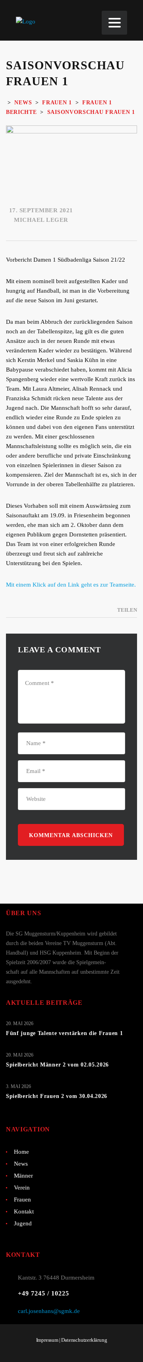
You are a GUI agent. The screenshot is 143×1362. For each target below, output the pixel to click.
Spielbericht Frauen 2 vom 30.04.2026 (56, 1096)
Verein (22, 1187)
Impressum (47, 1340)
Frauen (22, 1199)
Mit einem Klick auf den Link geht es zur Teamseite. (71, 584)
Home (21, 1152)
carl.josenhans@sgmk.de (49, 1311)
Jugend (23, 1223)
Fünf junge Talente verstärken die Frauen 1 (64, 1033)
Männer (23, 1175)
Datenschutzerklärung (84, 1340)
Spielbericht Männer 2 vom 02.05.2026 (57, 1065)
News (21, 1163)
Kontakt (24, 1211)
